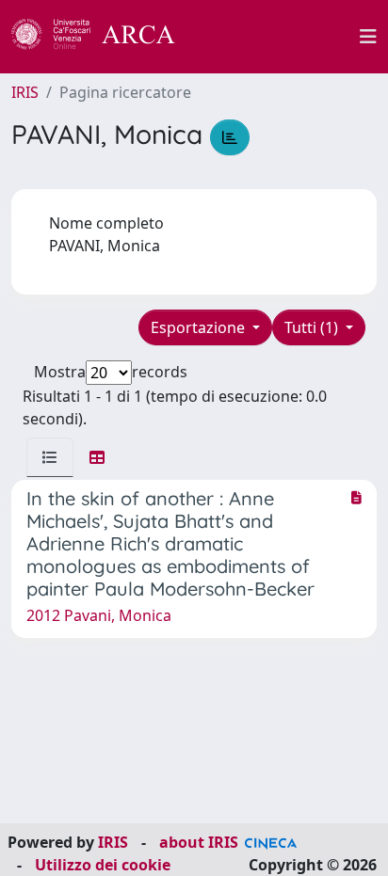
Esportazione (200, 327)
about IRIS (198, 842)
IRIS (25, 92)
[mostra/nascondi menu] (368, 36)
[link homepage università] (278, 36)
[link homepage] (103, 36)
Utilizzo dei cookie (102, 864)
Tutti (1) (313, 327)
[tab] (49, 457)
